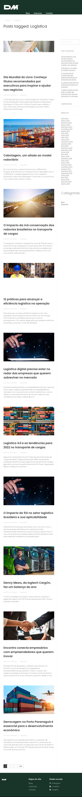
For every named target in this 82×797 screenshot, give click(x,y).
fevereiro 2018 (66, 165)
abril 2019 (64, 154)
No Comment (12, 95)
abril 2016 (64, 177)
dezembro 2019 (66, 148)
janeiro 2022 (65, 125)
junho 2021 (65, 135)
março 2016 (65, 179)
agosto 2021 (65, 131)
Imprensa (23, 95)
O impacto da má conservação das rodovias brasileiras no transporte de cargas (29, 229)
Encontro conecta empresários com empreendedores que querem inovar (29, 652)
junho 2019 (65, 152)
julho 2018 (64, 161)
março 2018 (65, 163)
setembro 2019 (66, 150)
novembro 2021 (66, 129)
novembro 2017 (66, 167)
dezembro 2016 (66, 173)
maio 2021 (64, 137)
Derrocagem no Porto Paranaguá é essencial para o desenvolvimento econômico (28, 726)
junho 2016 (65, 175)
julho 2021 (64, 133)
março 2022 (65, 120)
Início (8, 20)
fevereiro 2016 (66, 182)
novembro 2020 (67, 142)
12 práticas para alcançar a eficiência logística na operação (70, 85)
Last (20, 766)
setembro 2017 (66, 171)
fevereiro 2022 (66, 123)
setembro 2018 (66, 158)
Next (16, 766)
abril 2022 (64, 118)
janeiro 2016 (65, 184)
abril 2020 (64, 146)
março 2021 (65, 139)
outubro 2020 (66, 144)
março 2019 (65, 156)
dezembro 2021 (66, 127)
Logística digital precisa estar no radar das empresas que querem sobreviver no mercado (27, 373)
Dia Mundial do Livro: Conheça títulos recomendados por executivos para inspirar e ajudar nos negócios (69, 61)
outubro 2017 (66, 169)
